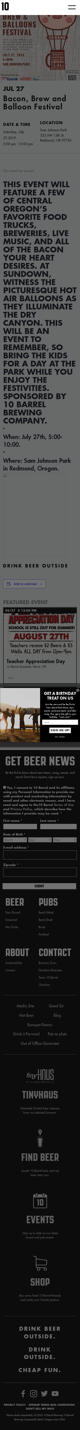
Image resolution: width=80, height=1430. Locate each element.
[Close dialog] (78, 690)
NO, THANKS (60, 737)
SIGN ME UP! (60, 730)
